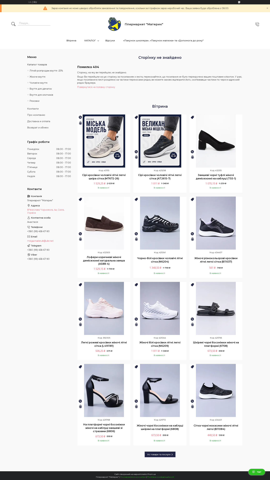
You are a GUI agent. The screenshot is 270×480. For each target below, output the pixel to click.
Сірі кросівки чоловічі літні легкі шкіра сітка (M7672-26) (104, 177)
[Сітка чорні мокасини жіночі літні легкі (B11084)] (215, 390)
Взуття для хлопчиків (41, 94)
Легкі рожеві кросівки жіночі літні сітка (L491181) (104, 344)
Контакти (33, 108)
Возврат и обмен (37, 127)
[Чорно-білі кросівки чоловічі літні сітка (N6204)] (159, 223)
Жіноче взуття (37, 76)
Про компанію (36, 114)
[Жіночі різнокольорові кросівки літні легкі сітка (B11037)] (215, 223)
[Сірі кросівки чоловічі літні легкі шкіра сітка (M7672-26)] (103, 141)
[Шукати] (13, 24)
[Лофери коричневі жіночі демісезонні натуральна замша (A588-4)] (103, 223)
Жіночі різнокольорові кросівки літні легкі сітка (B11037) (216, 260)
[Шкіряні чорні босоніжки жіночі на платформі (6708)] (215, 308)
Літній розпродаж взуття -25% (46, 70)
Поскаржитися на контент (133, 477)
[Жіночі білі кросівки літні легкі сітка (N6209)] (159, 308)
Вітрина (71, 40)
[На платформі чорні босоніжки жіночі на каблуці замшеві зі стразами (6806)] (103, 390)
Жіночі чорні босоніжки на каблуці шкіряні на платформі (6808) (160, 427)
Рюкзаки (34, 101)
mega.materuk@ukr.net (40, 240)
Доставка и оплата (38, 121)
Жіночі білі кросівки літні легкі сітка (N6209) (159, 344)
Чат (259, 471)
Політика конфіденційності (160, 477)
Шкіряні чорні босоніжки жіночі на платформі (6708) (216, 344)
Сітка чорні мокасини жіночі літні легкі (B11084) (216, 427)
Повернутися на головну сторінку (96, 87)
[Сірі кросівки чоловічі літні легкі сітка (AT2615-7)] (159, 141)
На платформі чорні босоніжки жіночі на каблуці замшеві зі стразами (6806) (104, 428)
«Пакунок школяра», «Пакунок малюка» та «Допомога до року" (163, 40)
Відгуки (110, 40)
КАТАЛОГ (90, 40)
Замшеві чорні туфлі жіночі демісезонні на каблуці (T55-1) (216, 177)
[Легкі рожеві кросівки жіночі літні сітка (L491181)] (103, 308)
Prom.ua (152, 474)
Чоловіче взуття (38, 82)
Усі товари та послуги (158, 454)
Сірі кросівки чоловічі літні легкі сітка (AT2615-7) (160, 177)
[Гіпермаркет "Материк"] (114, 24)
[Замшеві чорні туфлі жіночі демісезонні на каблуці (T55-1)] (215, 141)
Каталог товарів (37, 64)
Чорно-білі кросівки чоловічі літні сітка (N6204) (160, 260)
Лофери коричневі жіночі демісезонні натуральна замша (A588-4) (104, 260)
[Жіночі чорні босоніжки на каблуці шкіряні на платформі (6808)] (159, 390)
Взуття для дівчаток (41, 88)
